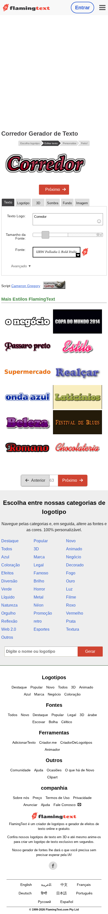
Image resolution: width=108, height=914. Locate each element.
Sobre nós (21, 798)
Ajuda (38, 770)
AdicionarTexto (24, 742)
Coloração (10, 565)
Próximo (52, 189)
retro (38, 621)
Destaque (10, 541)
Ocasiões (54, 770)
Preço (37, 798)
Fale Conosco (64, 805)
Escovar (38, 722)
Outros (7, 637)
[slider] (45, 235)
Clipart (52, 777)
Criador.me (48, 742)
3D (36, 549)
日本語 (61, 893)
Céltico (66, 722)
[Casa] (26, 7)
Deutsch (25, 893)
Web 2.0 (8, 629)
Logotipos (54, 677)
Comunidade (20, 770)
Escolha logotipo (30, 143)
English (26, 885)
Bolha (53, 722)
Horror (39, 589)
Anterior (38, 480)
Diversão (9, 581)
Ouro (70, 581)
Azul (5, 557)
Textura (72, 629)
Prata (71, 621)
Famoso (41, 573)
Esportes (41, 629)
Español (66, 902)
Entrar (82, 7)
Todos (6, 549)
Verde (6, 589)
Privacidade (82, 798)
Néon (38, 605)
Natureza (9, 605)
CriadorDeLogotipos (76, 742)
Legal (39, 565)
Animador (52, 749)
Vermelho (74, 613)
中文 (64, 885)
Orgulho (8, 613)
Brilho (39, 581)
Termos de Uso (57, 798)
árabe (92, 715)
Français (84, 885)
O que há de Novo (79, 770)
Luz (69, 589)
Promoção (43, 613)
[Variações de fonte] (85, 256)
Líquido (8, 597)
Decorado (75, 565)
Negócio (73, 557)
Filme (71, 597)
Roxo (71, 605)
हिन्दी (44, 893)
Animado (74, 549)
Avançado (19, 266)
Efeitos (7, 573)
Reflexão (9, 621)
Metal (38, 597)
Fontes (54, 705)
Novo (71, 541)
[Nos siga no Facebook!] (53, 866)
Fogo (70, 573)
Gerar (90, 651)
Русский (44, 902)
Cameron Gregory (25, 286)
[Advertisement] (54, 72)
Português (84, 893)
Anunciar (30, 805)
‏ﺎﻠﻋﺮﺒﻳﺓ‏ (46, 885)
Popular (41, 541)
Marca (39, 557)
